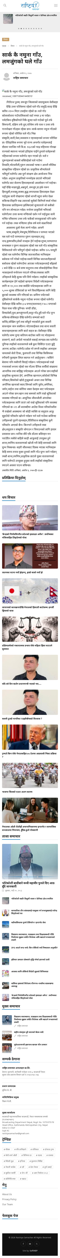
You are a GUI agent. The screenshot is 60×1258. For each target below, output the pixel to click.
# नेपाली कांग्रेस (9, 1167)
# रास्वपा (49, 1155)
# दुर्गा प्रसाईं (47, 1167)
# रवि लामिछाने (20, 1149)
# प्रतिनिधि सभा (9, 1178)
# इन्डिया (21, 1161)
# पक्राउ (23, 1178)
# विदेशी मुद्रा (9, 1161)
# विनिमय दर (26, 1155)
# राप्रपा (39, 1155)
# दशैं (22, 1167)
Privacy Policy (9, 1199)
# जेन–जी (24, 1173)
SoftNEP (34, 1250)
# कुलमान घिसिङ (36, 1161)
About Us (7, 1194)
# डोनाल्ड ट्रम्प (48, 1149)
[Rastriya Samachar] (30, 6)
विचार (13, 46)
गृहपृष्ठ (4, 46)
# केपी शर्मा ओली (10, 1155)
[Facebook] (23, 1243)
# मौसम (7, 1149)
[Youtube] (30, 1243)
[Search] (5, 5)
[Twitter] (36, 1243)
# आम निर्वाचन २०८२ (40, 1173)
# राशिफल (35, 1149)
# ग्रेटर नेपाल (33, 1167)
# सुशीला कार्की (9, 1173)
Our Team (7, 1204)
